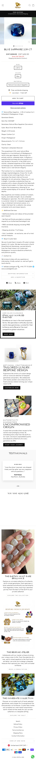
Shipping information (18, 273)
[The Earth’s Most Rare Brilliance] (18, 551)
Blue (18, 76)
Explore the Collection (18, 595)
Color (18, 73)
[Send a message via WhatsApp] (32, 756)
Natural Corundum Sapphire (18, 85)
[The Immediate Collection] (18, 685)
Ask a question (18, 277)
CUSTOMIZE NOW (12, 387)
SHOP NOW (8, 334)
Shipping (11, 58)
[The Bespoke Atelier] (18, 625)
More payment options (18, 108)
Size (18, 64)
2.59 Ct (18, 68)
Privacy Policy (18, 727)
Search (18, 721)
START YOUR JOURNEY (14, 444)
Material (18, 81)
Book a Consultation (18, 669)
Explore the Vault (18, 715)
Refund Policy (18, 724)
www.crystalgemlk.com (9, 269)
